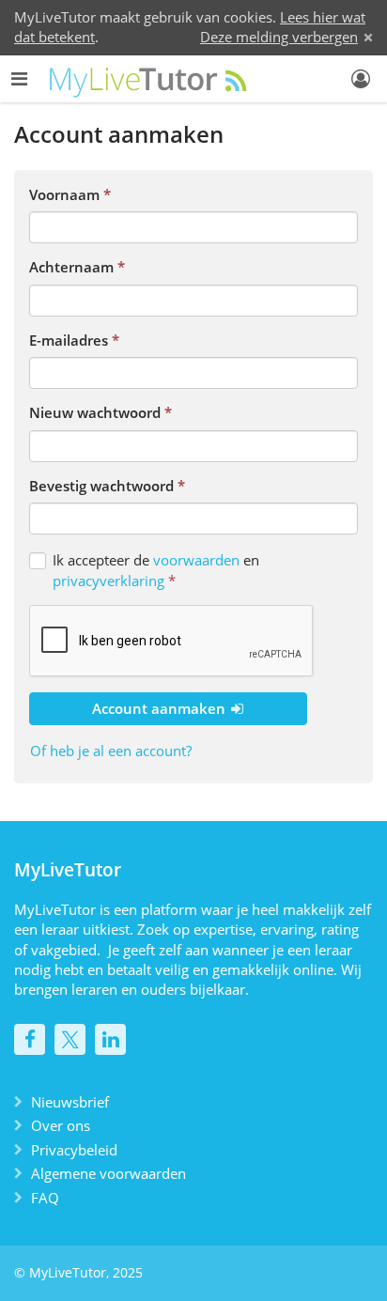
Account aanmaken (160, 708)
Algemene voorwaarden (108, 1173)
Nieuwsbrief (70, 1101)
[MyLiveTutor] (149, 78)
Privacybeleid (74, 1149)
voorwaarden (196, 559)
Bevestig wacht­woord (101, 485)
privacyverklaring (108, 580)
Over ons (60, 1125)
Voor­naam (64, 194)
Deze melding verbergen (279, 36)
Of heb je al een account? (111, 750)
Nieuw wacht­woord (95, 412)
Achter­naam (71, 266)
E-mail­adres (68, 340)
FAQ (45, 1197)
